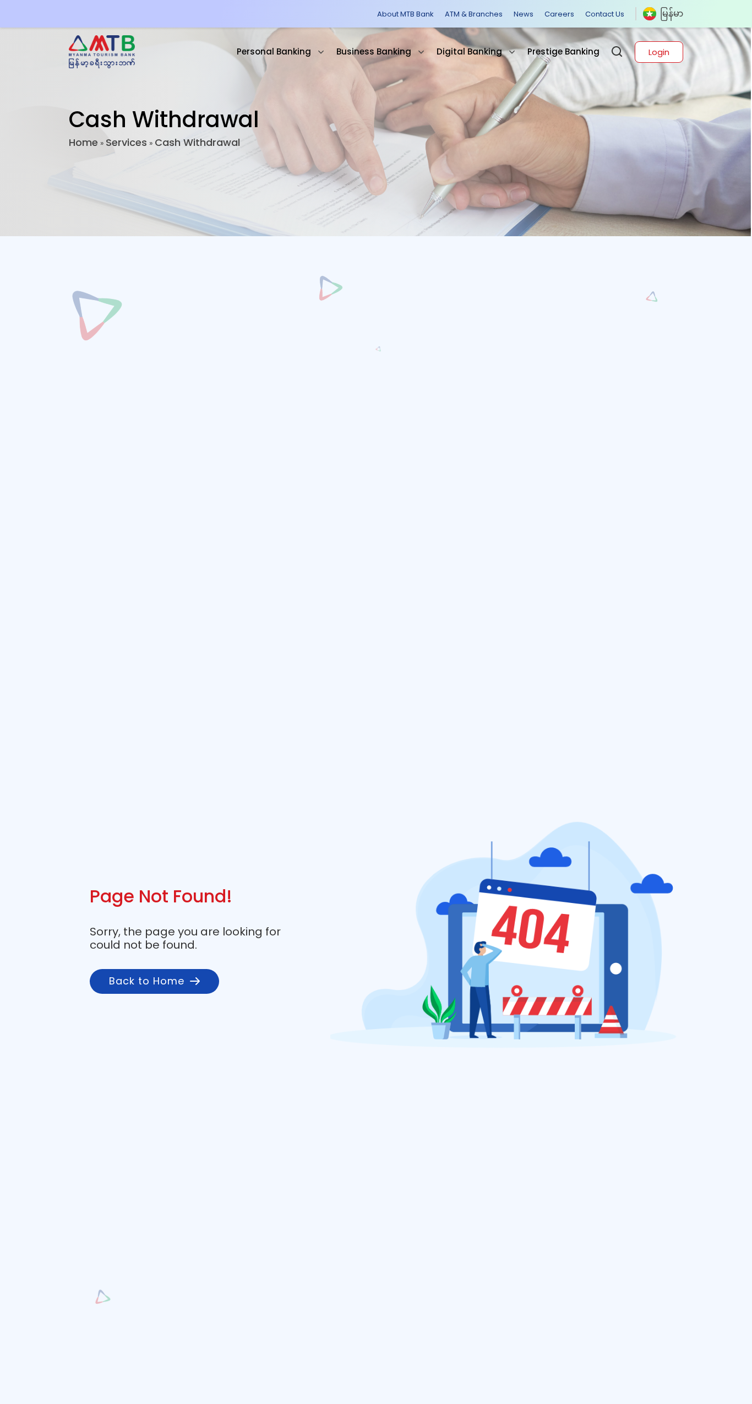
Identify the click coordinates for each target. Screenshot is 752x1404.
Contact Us (604, 14)
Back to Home (146, 981)
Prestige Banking (563, 51)
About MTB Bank (405, 14)
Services (126, 142)
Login (659, 52)
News (523, 14)
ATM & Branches (474, 14)
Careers (559, 14)
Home (83, 142)
